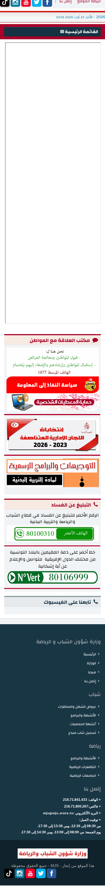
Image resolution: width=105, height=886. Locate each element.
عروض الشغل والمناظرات (77, 706)
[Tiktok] (9, 873)
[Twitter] (41, 873)
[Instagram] (19, 873)
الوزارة (91, 663)
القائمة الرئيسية (81, 31)
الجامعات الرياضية (83, 775)
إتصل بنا (90, 681)
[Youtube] (30, 873)
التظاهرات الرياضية (82, 767)
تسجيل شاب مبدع (82, 732)
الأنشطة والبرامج (83, 715)
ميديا (92, 672)
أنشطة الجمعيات (83, 724)
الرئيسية (89, 654)
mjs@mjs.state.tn (58, 813)
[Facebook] (51, 873)
